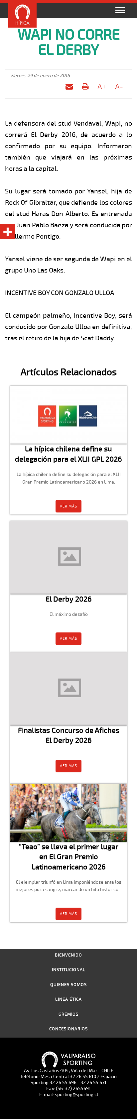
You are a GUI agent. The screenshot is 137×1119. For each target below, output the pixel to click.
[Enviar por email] (69, 88)
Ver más (68, 506)
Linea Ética (68, 999)
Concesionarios (68, 1029)
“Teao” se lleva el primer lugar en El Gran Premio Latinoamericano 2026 (68, 856)
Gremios (68, 1014)
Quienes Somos (68, 984)
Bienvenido (68, 955)
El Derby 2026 (69, 599)
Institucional (68, 969)
